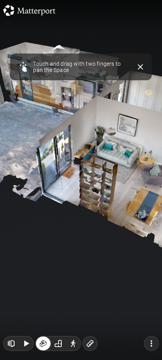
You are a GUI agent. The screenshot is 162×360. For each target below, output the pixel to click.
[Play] (26, 343)
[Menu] (151, 343)
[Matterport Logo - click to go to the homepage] (29, 10)
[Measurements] (90, 343)
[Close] (140, 67)
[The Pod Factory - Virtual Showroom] (81, 180)
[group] (58, 343)
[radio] (43, 343)
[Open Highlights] (11, 343)
